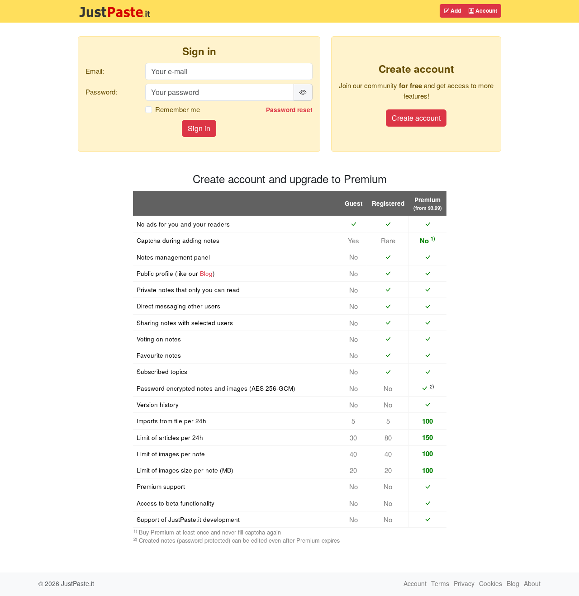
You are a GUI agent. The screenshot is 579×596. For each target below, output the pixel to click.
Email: (94, 71)
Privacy (464, 583)
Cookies (490, 583)
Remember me (177, 109)
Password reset (289, 109)
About (532, 583)
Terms (440, 583)
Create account (416, 118)
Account (485, 10)
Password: (101, 91)
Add (455, 10)
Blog (206, 273)
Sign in (199, 128)
